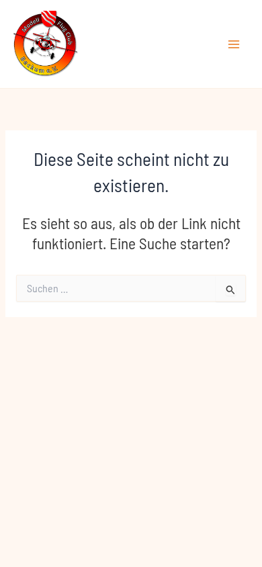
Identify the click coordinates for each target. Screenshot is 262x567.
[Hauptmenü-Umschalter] (234, 44)
